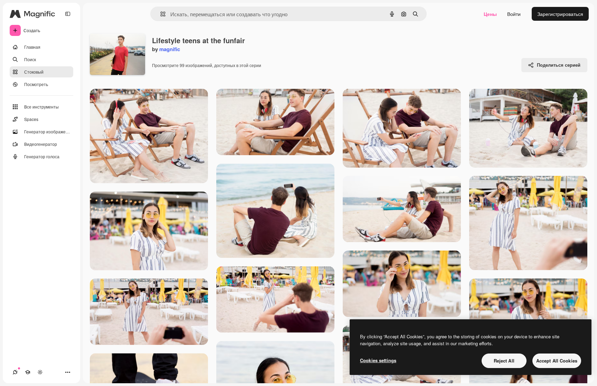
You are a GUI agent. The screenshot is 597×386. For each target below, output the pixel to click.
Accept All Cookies (556, 360)
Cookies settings (378, 360)
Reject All (504, 360)
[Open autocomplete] (160, 14)
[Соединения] (15, 372)
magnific (169, 49)
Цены (490, 13)
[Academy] (27, 372)
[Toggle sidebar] (67, 13)
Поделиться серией (558, 65)
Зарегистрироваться (560, 13)
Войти (514, 13)
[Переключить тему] (40, 372)
